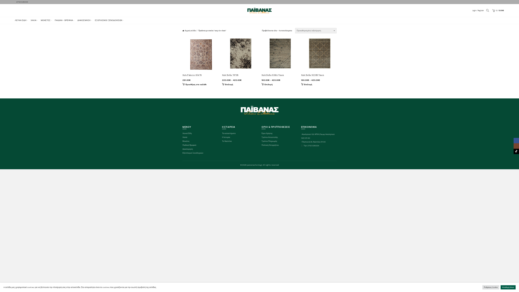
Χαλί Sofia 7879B (230, 75)
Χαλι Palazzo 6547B (192, 75)
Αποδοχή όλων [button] (508, 287)
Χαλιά (184, 137)
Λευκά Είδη (20, 20)
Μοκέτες (185, 141)
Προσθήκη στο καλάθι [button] (196, 84)
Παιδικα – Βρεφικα (64, 20)
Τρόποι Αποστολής (270, 137)
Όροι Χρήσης (267, 133)
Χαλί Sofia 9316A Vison (273, 75)
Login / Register (478, 10)
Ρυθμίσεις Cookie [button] (491, 287)
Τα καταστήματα (229, 133)
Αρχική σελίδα (190, 31)
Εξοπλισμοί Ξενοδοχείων (108, 20)
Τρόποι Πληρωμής (269, 141)
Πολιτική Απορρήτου (270, 145)
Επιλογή (229, 84)
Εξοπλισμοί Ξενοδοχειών (192, 153)
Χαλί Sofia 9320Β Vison (312, 75)
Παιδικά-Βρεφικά (189, 145)
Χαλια (33, 20)
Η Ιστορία (226, 137)
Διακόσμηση (84, 20)
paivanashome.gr (254, 165)
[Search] (487, 10)
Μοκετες (46, 20)
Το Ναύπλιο (227, 141)
